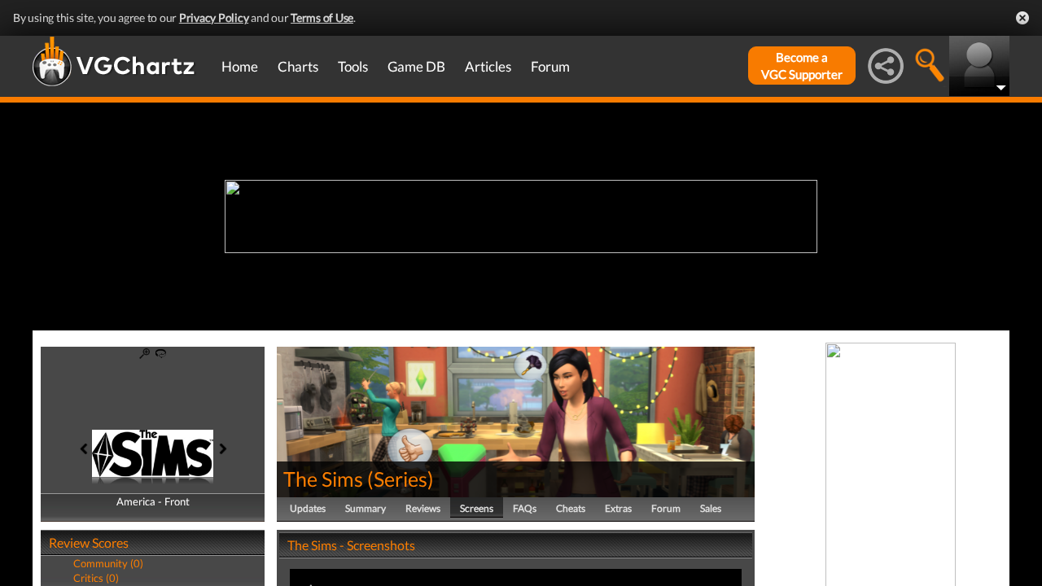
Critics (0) (96, 577)
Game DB (416, 66)
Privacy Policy (214, 17)
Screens (476, 508)
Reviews (422, 508)
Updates (308, 508)
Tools (353, 66)
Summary (365, 508)
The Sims (323, 478)
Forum (550, 66)
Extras (618, 508)
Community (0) (108, 563)
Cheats (570, 508)
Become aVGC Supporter (802, 65)
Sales (710, 508)
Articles (488, 66)
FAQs (524, 508)
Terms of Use (322, 17)
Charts (298, 66)
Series (400, 478)
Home (239, 66)
